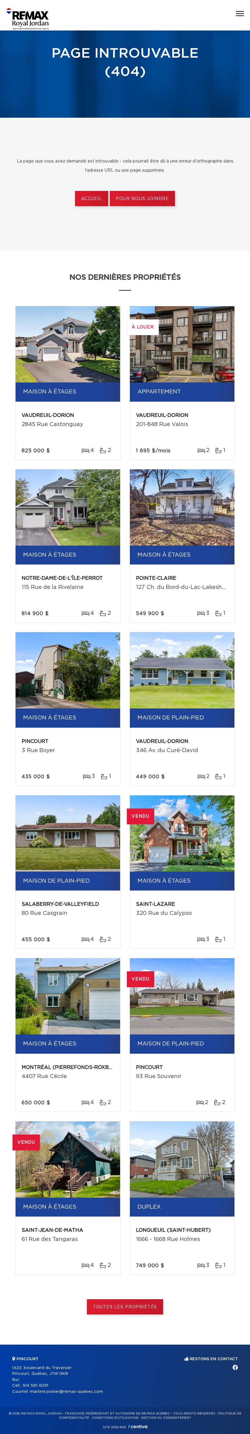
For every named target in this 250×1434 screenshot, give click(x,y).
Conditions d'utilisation (115, 1417)
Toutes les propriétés (125, 1307)
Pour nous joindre (142, 199)
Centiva (138, 1427)
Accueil (91, 199)
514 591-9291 (35, 1386)
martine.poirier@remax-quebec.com (66, 1392)
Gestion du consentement (166, 1417)
